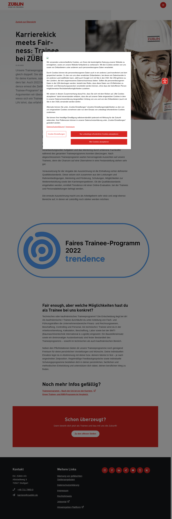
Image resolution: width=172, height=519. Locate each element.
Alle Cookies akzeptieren (99, 142)
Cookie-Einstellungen (56, 134)
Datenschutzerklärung (55, 127)
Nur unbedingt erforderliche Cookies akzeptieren (99, 134)
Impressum (70, 127)
